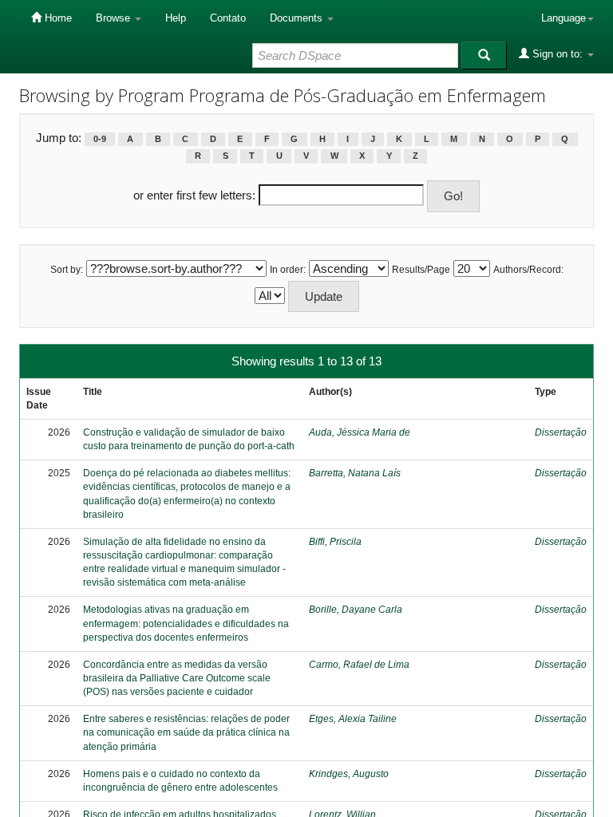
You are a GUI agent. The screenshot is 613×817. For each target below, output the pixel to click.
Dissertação (561, 432)
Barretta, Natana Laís (355, 473)
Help (175, 18)
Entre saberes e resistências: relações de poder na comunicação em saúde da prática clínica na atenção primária (186, 732)
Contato (228, 18)
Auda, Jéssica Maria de (359, 432)
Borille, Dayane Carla (355, 609)
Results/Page (421, 269)
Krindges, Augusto (349, 774)
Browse (114, 18)
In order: (288, 269)
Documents (298, 18)
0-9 (99, 139)
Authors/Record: (528, 269)
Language (563, 18)
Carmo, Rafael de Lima (359, 664)
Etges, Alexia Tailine (353, 718)
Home (57, 18)
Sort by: (66, 269)
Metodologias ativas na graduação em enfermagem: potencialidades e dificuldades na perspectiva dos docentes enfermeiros (186, 623)
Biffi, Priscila (335, 541)
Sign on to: (557, 54)
